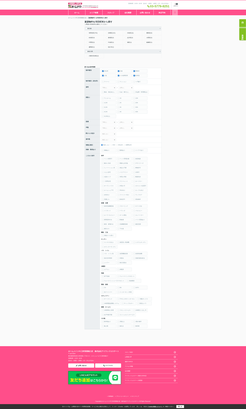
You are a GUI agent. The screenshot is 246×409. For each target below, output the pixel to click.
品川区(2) (130, 37)
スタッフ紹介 (129, 352)
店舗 (121, 71)
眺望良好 (138, 176)
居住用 (106, 71)
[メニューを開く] (175, 12)
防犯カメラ (143, 303)
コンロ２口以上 (108, 242)
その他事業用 (124, 75)
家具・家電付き (108, 224)
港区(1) (129, 42)
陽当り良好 (107, 163)
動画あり (122, 150)
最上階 (106, 326)
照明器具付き (108, 219)
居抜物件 (138, 199)
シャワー (106, 262)
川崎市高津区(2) (94, 56)
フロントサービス (125, 310)
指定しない (106, 145)
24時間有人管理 (109, 310)
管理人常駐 (123, 176)
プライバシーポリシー (122, 396)
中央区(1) (111, 42)
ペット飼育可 (108, 158)
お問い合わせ (145, 13)
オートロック (108, 299)
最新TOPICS (129, 361)
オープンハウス (108, 186)
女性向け (106, 195)
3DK (136, 107)
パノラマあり (139, 150)
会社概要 (128, 13)
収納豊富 (132, 280)
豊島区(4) (149, 33)
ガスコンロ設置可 (140, 186)
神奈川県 (90, 51)
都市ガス (106, 228)
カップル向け (139, 190)
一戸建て (138, 81)
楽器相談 (138, 158)
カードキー (138, 181)
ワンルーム (107, 98)
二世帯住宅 (107, 181)
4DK (136, 111)
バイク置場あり (140, 219)
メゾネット (107, 210)
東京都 (89, 28)
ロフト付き (138, 206)
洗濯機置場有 (124, 224)
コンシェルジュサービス (127, 314)
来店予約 (162, 13)
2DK (136, 102)
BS (120, 287)
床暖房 (122, 269)
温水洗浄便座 (108, 258)
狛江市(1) (111, 47)
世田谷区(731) (93, 33)
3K (120, 107)
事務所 (137, 71)
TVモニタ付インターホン (127, 299)
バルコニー (138, 210)
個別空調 (138, 224)
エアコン (106, 269)
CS (105, 287)
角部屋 (137, 326)
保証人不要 (123, 167)
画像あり (106, 150)
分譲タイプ (107, 176)
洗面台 (122, 258)
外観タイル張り (108, 235)
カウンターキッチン (110, 247)
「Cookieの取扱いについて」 (155, 406)
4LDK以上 (107, 116)
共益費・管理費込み (141, 92)
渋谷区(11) (130, 33)
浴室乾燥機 (138, 253)
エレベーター (139, 215)
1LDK (105, 102)
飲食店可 (122, 199)
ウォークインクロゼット (127, 276)
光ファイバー (108, 292)
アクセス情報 (129, 366)
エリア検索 (94, 13)
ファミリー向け (124, 195)
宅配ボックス (144, 299)
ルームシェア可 (108, 190)
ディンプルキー (128, 303)
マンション (123, 81)
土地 (105, 75)
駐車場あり (107, 321)
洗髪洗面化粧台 (140, 258)
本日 (114, 145)
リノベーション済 (109, 167)
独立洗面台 (123, 262)
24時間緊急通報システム (111, 303)
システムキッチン (140, 242)
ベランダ (122, 210)
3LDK (105, 111)
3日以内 (120, 145)
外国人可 (122, 186)
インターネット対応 (126, 292)
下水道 (122, 228)
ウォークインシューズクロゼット (114, 280)
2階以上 (122, 321)
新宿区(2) (111, 37)
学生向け (122, 190)
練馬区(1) (92, 47)
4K (120, 111)
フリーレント (124, 181)
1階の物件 (138, 321)
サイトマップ (135, 396)
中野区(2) (92, 42)
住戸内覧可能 (108, 314)
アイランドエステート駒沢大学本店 (135, 375)
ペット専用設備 (124, 158)
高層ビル (106, 199)
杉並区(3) (92, 37)
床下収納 (106, 276)
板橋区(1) (149, 42)
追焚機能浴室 (124, 253)
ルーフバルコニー (109, 215)
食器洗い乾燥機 (124, 242)
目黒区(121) (111, 33)
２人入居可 (107, 172)
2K (120, 102)
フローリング (124, 206)
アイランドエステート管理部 (133, 380)
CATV (137, 287)
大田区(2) (149, 37)
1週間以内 (128, 145)
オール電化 (123, 215)
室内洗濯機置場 (108, 206)
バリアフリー (124, 172)
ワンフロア (138, 195)
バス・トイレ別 (108, 253)
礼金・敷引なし (124, 92)
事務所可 (138, 167)
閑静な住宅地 (124, 163)
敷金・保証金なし (109, 92)
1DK (136, 98)
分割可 (137, 172)
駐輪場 (122, 219)
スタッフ (110, 13)
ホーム (76, 13)
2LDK (105, 107)
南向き (122, 326)
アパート (106, 81)
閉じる (180, 406)
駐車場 (137, 75)
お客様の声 (128, 357)
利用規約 (110, 396)
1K (120, 98)
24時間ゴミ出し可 (140, 310)
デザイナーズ (139, 163)
